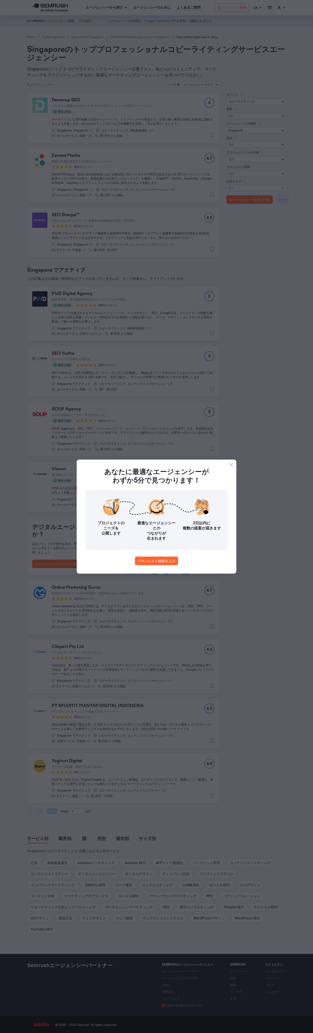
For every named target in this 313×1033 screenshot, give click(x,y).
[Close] (231, 465)
